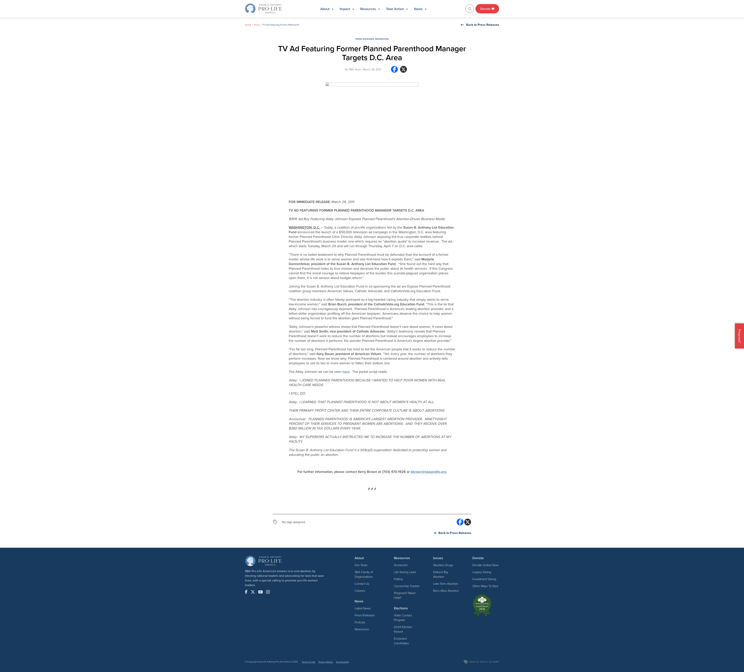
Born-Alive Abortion (446, 590)
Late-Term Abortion (445, 583)
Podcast (360, 622)
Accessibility (342, 661)
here (346, 371)
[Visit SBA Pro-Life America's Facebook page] (246, 592)
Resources (368, 8)
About (325, 8)
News (418, 8)
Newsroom (382, 39)
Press (257, 24)
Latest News (363, 608)
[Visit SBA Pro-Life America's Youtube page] (260, 592)
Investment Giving (484, 579)
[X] (403, 71)
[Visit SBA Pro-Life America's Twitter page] (253, 592)
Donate (485, 9)
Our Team (361, 565)
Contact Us (362, 583)
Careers (360, 590)
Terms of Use (308, 661)
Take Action (395, 8)
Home (248, 24)
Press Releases (364, 39)
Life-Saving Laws (405, 572)
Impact (345, 8)
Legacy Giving (481, 572)
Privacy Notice (325, 661)
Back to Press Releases (482, 24)
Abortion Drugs (443, 565)
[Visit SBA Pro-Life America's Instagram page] (268, 592)
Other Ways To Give (485, 586)
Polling (398, 579)
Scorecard (400, 565)
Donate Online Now (485, 565)
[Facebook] (394, 71)
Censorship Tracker (407, 586)
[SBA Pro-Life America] (263, 8)
